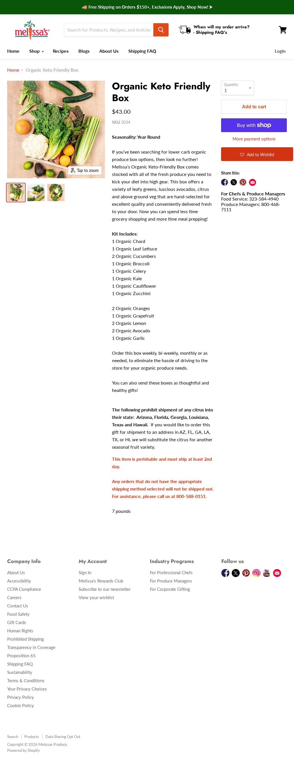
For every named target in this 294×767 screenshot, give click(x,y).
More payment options (254, 138)
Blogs (84, 51)
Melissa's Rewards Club (101, 580)
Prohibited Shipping (25, 639)
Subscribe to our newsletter (105, 589)
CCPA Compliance (24, 589)
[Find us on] (252, 182)
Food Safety (18, 614)
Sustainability (19, 672)
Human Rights (20, 630)
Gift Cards (16, 622)
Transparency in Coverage (31, 647)
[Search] (161, 29)
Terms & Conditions (26, 680)
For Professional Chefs (171, 572)
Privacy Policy (20, 697)
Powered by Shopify (23, 750)
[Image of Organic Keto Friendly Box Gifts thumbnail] (16, 192)
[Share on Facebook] (224, 182)
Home (13, 51)
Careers (14, 597)
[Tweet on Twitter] (233, 182)
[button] (257, 154)
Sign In (85, 572)
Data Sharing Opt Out (62, 736)
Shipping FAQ (142, 51)
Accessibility (19, 580)
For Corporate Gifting (170, 589)
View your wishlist (96, 597)
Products (31, 736)
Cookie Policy (20, 705)
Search (12, 736)
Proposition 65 (21, 655)
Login (280, 51)
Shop (35, 51)
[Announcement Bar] (147, 7)
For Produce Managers (171, 580)
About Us (109, 51)
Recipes (61, 51)
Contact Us (17, 605)
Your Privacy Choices (27, 688)
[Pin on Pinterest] (242, 182)
